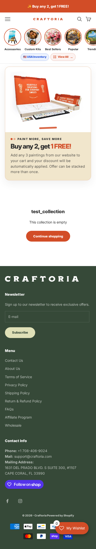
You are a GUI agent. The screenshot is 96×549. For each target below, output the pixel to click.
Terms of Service (18, 377)
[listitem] (12, 39)
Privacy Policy (16, 385)
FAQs (9, 409)
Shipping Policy (17, 393)
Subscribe (20, 332)
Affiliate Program (18, 417)
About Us (12, 368)
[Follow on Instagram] (20, 501)
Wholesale (13, 425)
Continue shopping (48, 236)
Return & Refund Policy (23, 401)
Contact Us (14, 360)
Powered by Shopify (60, 515)
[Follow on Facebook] (7, 501)
